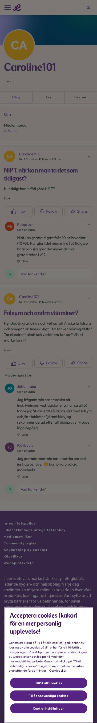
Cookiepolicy (58, 670)
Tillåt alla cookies (48, 683)
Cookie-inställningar (48, 708)
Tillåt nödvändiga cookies (48, 696)
